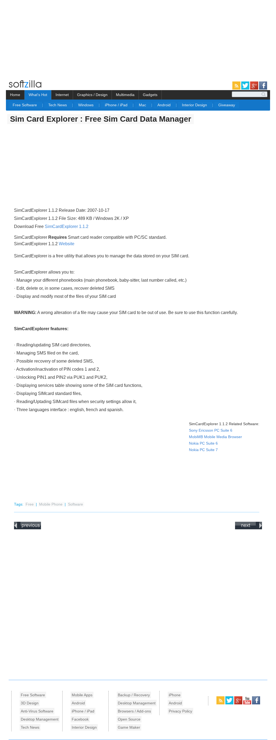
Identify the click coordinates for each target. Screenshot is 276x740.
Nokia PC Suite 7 (203, 450)
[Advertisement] (45, 38)
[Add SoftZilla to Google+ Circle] (254, 88)
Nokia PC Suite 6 (203, 443)
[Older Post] (248, 528)
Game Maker (129, 727)
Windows (86, 105)
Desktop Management (39, 719)
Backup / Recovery (134, 695)
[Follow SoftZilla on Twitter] (245, 88)
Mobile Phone (51, 504)
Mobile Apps (82, 695)
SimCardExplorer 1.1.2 (66, 226)
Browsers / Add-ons (134, 711)
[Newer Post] (27, 528)
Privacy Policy (180, 711)
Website (66, 243)
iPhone (175, 695)
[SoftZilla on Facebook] (256, 703)
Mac (143, 105)
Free (30, 504)
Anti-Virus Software (37, 711)
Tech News (58, 105)
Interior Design (195, 105)
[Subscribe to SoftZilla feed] (236, 88)
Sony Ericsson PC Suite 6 (210, 430)
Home (15, 95)
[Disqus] (138, 603)
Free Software (25, 105)
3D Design (30, 703)
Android (164, 105)
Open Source (129, 719)
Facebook (80, 719)
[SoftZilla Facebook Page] (263, 88)
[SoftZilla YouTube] (247, 703)
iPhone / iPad (117, 105)
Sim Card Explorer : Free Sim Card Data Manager (100, 119)
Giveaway (226, 105)
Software (75, 504)
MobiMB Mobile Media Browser (215, 437)
